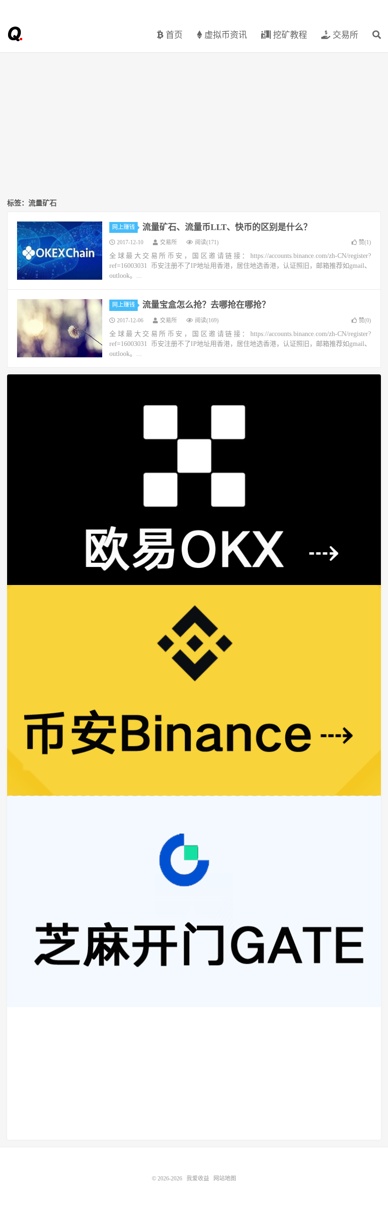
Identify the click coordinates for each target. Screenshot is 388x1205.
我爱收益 (14, 33)
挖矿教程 (289, 35)
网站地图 (224, 1178)
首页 (173, 35)
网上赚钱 (123, 227)
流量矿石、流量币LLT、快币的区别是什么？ (227, 227)
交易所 (344, 35)
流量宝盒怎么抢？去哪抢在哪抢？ (206, 305)
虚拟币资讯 (224, 35)
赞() (365, 242)
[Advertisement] (194, 126)
